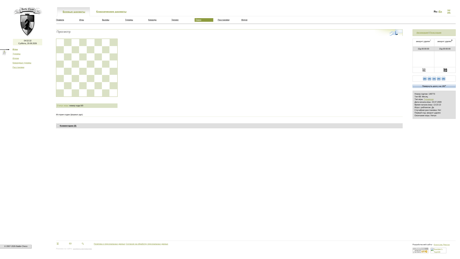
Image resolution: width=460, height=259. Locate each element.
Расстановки (18, 67)
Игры (81, 20)
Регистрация (435, 32)
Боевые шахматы (74, 11)
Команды (152, 20)
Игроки (16, 58)
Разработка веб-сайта (422, 245)
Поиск (198, 20)
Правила (60, 20)
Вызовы (105, 20)
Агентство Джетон (442, 245)
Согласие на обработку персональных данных (147, 244)
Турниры (16, 54)
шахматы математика (82, 249)
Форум (244, 20)
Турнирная (429, 99)
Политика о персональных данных (109, 244)
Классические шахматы (111, 11)
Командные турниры (22, 63)
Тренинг (175, 20)
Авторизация (422, 32)
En (440, 11)
